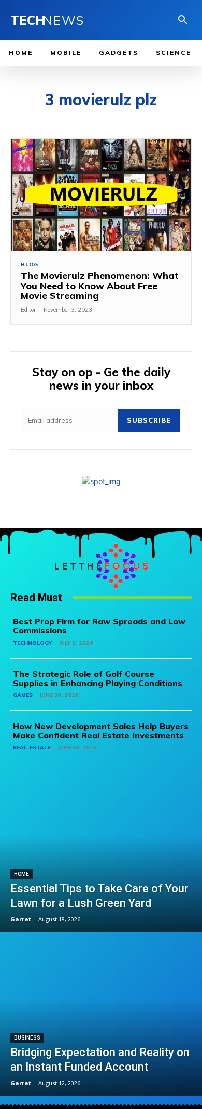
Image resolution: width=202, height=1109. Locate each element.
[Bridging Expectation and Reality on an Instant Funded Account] (101, 1015)
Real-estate (32, 747)
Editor (28, 310)
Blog (29, 264)
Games (23, 695)
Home (21, 874)
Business (27, 1038)
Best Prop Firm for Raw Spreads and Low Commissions (99, 626)
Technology (32, 642)
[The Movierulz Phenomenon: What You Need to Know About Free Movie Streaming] (101, 195)
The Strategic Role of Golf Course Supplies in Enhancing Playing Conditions (97, 678)
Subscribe (149, 420)
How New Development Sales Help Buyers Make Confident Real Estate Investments (101, 731)
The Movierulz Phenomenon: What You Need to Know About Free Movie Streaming (100, 285)
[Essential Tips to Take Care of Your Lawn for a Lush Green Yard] (101, 851)
